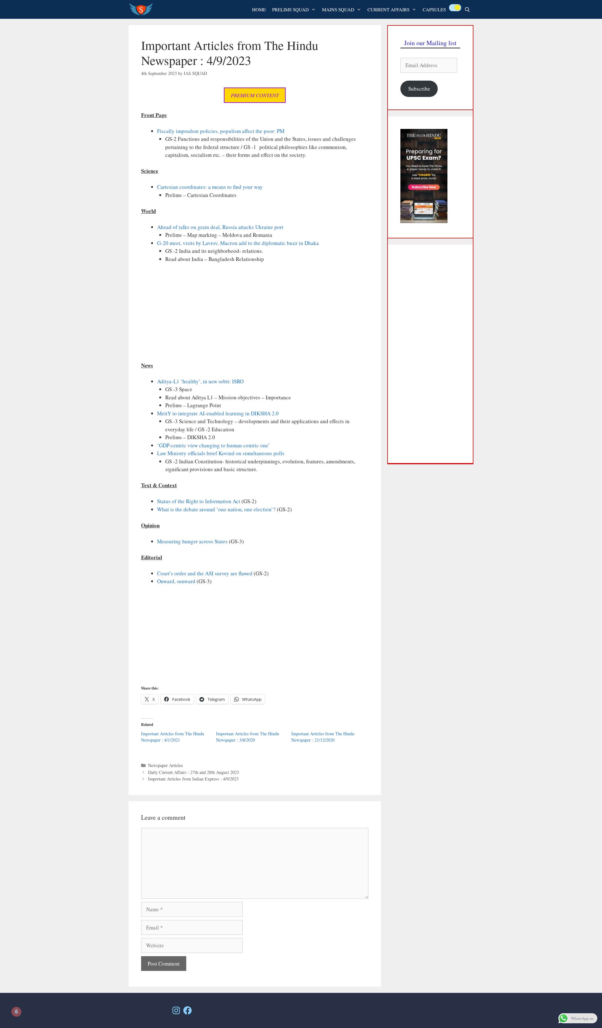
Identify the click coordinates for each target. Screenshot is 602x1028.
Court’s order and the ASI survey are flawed (204, 573)
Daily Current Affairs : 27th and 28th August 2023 (193, 772)
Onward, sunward (176, 581)
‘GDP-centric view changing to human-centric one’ (213, 445)
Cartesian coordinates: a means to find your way (210, 186)
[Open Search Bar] (467, 9)
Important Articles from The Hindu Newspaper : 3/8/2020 (247, 737)
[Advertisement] (254, 315)
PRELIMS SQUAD (290, 9)
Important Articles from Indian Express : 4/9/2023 (193, 779)
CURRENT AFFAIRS (388, 9)
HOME (259, 9)
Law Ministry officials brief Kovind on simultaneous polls (220, 453)
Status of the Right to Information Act (198, 501)
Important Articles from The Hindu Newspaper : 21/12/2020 (322, 737)
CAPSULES (434, 9)
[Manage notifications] (16, 1012)
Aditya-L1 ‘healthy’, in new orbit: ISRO (200, 381)
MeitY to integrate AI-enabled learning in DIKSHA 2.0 (218, 413)
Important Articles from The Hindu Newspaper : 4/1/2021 (172, 737)
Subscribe (419, 88)
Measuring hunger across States (192, 541)
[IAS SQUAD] (142, 9)
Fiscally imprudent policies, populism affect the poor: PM (220, 131)
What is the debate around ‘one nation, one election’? (216, 509)
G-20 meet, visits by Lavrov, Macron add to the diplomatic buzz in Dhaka (238, 243)
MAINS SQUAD (338, 9)
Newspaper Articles (165, 765)
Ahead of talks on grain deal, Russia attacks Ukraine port (220, 227)
